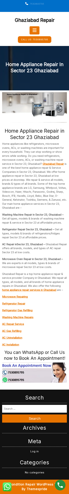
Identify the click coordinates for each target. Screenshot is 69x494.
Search (35, 418)
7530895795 (36, 3)
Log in (34, 451)
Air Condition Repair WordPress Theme (34, 484)
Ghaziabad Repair (34, 20)
